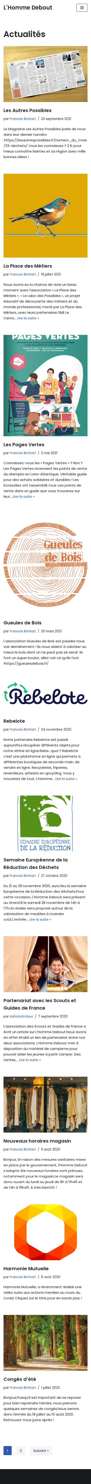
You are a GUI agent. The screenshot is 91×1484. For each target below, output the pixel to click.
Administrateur (21, 1016)
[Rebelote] (46, 696)
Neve (58, 1473)
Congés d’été (20, 1379)
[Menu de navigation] (82, 8)
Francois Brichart (23, 119)
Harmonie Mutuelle (26, 1268)
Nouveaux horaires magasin (37, 1141)
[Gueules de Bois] (46, 563)
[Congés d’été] (46, 1343)
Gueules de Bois (23, 622)
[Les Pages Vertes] (46, 385)
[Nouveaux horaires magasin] (46, 1105)
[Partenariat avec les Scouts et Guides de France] (46, 964)
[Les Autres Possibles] (46, 74)
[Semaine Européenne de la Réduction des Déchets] (46, 823)
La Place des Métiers (28, 266)
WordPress (45, 1479)
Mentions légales (21, 1473)
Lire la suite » (28, 318)
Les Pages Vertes (24, 444)
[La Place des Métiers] (46, 216)
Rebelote (14, 721)
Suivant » (41, 1450)
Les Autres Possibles (28, 110)
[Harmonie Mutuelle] (46, 1232)
